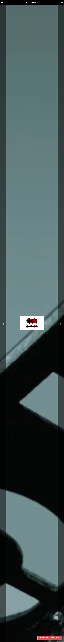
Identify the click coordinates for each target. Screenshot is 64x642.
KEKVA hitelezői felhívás (49, 638)
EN (62, 2)
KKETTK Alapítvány (32, 2)
